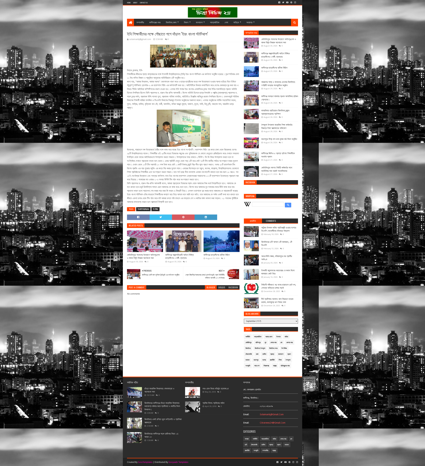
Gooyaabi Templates (178, 462)
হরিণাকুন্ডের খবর (285, 366)
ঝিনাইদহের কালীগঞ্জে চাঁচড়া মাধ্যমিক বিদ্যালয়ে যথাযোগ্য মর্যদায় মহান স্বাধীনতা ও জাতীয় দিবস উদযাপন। (162, 406)
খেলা (226, 22)
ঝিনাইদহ (248, 348)
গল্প (281, 342)
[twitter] (283, 2)
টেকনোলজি (249, 354)
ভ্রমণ (289, 354)
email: (246, 414)
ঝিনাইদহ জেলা (171, 22)
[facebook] (279, 2)
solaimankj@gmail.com (272, 414)
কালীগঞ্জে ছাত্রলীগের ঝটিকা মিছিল (217, 254)
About (135, 2)
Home (129, 2)
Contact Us (144, 2)
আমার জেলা (268, 337)
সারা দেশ (256, 366)
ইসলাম (278, 337)
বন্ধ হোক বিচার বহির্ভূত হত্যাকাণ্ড (216, 388)
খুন (265, 342)
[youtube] (287, 2)
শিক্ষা (280, 360)
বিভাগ (186, 22)
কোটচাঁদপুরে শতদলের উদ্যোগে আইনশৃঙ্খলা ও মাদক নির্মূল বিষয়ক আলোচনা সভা (143, 256)
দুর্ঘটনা (264, 354)
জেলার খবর (289, 342)
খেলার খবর (273, 342)
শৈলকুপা (288, 360)
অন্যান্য (249, 22)
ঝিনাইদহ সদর (273, 348)
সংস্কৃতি (248, 366)
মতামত (248, 360)
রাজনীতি (272, 360)
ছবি (246, 445)
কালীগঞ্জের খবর (155, 22)
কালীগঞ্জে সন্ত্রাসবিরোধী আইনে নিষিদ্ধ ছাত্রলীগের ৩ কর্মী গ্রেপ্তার (179, 256)
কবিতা (286, 337)
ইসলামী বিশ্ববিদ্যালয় (143, 209)
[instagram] (295, 2)
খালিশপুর (257, 342)
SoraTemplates (145, 462)
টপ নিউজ (155, 209)
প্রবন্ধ (272, 354)
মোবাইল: (246, 406)
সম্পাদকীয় (140, 22)
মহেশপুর (256, 360)
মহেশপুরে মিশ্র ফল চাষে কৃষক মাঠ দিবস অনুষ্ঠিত (279, 139)
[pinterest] (291, 2)
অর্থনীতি (248, 337)
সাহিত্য (236, 22)
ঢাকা (257, 354)
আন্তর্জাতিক (214, 22)
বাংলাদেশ (199, 22)
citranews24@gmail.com (272, 422)
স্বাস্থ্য (275, 366)
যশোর (264, 360)
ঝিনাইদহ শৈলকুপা (260, 348)
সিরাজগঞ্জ (266, 366)
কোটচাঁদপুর (248, 342)
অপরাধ (247, 439)
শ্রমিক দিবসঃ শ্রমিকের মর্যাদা (213, 403)
